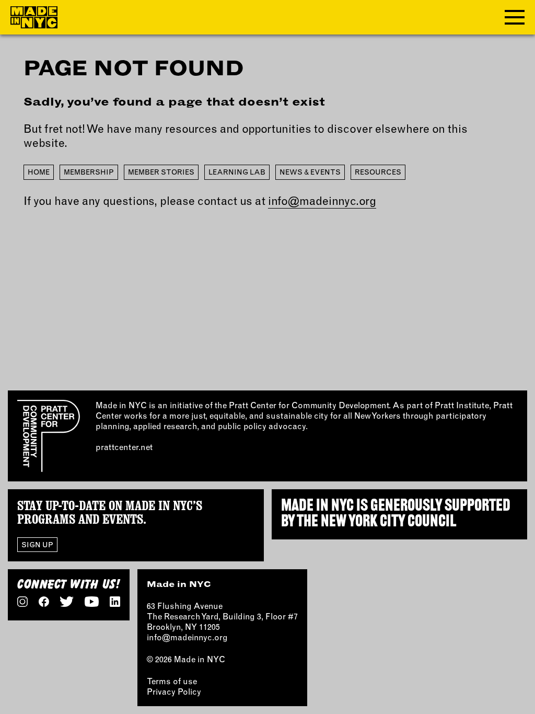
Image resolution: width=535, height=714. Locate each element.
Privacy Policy (174, 691)
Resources (378, 172)
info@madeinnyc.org (322, 200)
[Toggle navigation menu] (514, 17)
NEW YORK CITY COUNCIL (388, 522)
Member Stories (161, 172)
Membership (89, 172)
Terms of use (172, 681)
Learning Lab (236, 172)
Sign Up (37, 544)
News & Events (310, 172)
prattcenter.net (124, 447)
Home (39, 172)
